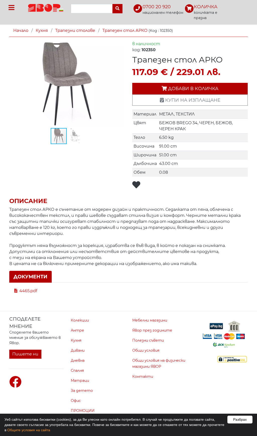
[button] (120, 45)
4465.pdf (28, 290)
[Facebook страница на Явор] (15, 382)
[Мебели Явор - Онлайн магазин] (45, 7)
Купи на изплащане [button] (192, 100)
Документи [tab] (30, 277)
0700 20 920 (157, 7)
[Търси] (117, 8)
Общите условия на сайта (28, 430)
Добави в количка (192, 88)
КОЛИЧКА (205, 7)
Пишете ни (25, 354)
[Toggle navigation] (11, 7)
